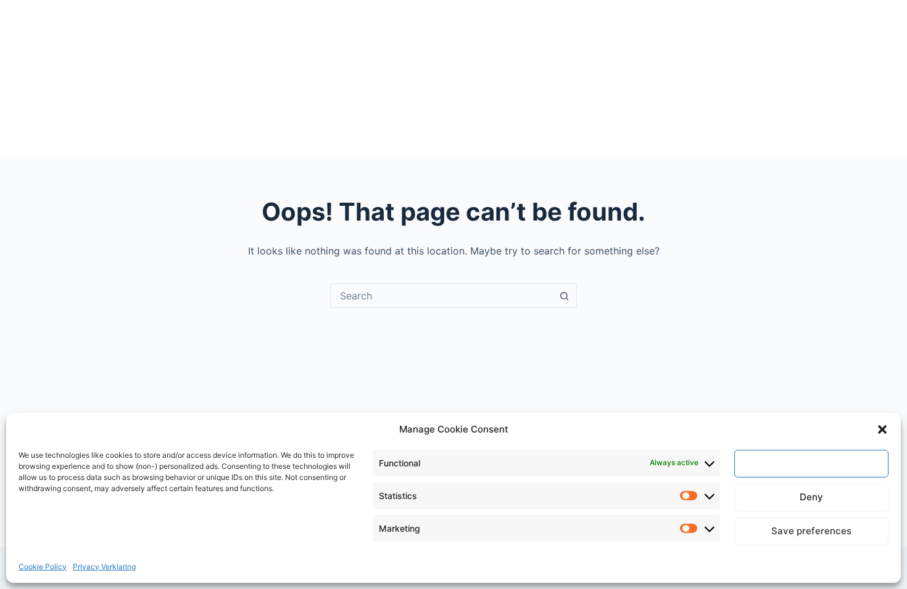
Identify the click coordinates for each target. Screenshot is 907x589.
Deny (811, 497)
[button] (882, 429)
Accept (811, 463)
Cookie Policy (43, 566)
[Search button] (564, 295)
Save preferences (811, 531)
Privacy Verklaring (104, 566)
